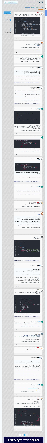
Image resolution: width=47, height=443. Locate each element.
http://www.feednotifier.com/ (33, 388)
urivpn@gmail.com (35, 50)
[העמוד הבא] (20, 435)
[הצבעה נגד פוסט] (15, 38)
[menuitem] (1, 1)
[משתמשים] (46, 6)
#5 (14, 87)
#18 (14, 357)
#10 (14, 202)
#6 (14, 108)
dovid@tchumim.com (17, 82)
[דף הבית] (46, 1)
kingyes (39, 55)
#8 (14, 158)
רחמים (39, 202)
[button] (46, 442)
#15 (14, 321)
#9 (14, 186)
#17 (14, 347)
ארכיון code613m (41, 9)
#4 (14, 67)
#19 (14, 384)
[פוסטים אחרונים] (46, 5)
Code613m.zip (37, 45)
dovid (39, 67)
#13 (14, 265)
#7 (14, 136)
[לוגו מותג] (39, 2)
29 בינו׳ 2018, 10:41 (33, 55)
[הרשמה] (1, 3)
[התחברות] (1, 1)
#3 (14, 55)
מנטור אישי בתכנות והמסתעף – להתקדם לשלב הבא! (32, 82)
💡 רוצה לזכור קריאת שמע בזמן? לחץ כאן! (11, 2)
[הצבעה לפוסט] (18, 38)
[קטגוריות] (46, 3)
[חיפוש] (46, 8)
